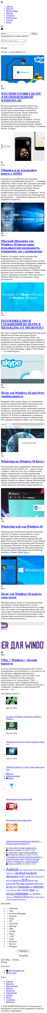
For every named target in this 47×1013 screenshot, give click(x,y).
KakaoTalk (11, 883)
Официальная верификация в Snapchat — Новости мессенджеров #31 (23, 842)
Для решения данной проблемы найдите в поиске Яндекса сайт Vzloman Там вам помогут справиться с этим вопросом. (24, 859)
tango (31, 887)
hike (42, 876)
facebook (20, 872)
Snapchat (23, 886)
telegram (39, 886)
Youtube (37, 897)
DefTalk (8, 873)
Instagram (16, 880)
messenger (29, 883)
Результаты (23, 955)
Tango (11, 939)
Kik (18, 883)
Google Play (29, 876)
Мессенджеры (12, 11)
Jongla (36, 880)
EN (2, 31)
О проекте (10, 1000)
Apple (21, 870)
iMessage (13, 926)
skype (9, 886)
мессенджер (15, 899)
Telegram (13, 946)
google (21, 876)
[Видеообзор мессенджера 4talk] (11, 788)
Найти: (4, 34)
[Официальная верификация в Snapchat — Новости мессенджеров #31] (11, 830)
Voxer (36, 890)
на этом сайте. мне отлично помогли (21, 852)
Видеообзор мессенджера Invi (18, 820)
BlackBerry (42, 870)
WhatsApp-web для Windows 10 (22, 526)
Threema (13, 890)
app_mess (12, 973)
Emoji (13, 873)
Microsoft (39, 883)
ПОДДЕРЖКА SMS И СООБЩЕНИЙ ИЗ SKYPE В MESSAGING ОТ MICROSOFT (22, 324)
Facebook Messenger (17, 913)
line (22, 883)
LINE (11, 936)
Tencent (8, 890)
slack (15, 887)
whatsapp (21, 893)
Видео (8, 22)
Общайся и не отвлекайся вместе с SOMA (18, 171)
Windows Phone (22, 896)
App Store (35, 870)
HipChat (9, 880)
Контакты (10, 1002)
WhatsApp (13, 908)
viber (31, 889)
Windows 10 (9, 897)
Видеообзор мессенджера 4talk (19, 799)
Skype (11, 919)
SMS (11, 929)
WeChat (10, 893)
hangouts (37, 876)
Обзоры (9, 20)
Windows (37, 894)
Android (12, 869)
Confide (12, 931)
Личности (10, 15)
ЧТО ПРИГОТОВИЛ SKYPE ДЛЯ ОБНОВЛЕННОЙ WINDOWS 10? (21, 97)
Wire (32, 897)
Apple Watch (27, 870)
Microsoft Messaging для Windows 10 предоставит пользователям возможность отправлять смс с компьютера (21, 246)
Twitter (25, 890)
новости (23, 899)
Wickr (30, 894)
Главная (9, 6)
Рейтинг (9, 13)
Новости (9, 9)
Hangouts (13, 941)
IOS (25, 880)
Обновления (11, 18)
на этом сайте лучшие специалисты (21, 848)
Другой (12, 944)
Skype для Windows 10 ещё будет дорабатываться (22, 394)
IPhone (31, 880)
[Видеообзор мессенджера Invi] (11, 809)
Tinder (19, 890)
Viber (11, 911)
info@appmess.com (16, 970)
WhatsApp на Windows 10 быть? (22, 461)
